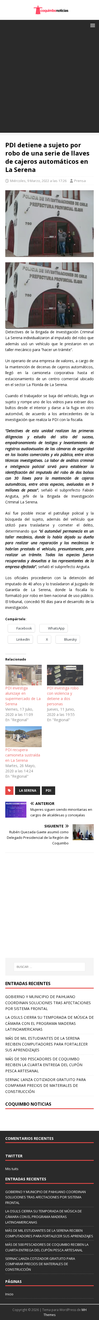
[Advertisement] (49, 83)
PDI (48, 790)
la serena (27, 790)
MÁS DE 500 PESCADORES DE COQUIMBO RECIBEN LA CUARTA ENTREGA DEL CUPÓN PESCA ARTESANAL (43, 1064)
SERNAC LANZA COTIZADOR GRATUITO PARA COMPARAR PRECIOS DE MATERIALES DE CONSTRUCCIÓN (45, 1085)
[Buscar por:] (49, 966)
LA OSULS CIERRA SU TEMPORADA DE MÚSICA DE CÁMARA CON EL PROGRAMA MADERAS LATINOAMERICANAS (49, 1023)
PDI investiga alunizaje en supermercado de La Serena (23, 695)
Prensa (80, 180)
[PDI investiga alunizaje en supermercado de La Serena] (23, 675)
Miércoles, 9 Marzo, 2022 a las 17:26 (38, 180)
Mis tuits (11, 1168)
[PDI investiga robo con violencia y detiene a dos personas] (65, 675)
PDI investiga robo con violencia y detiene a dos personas (63, 695)
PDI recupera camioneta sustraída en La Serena (22, 755)
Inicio (9, 1294)
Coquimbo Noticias (28, 1104)
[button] (92, 25)
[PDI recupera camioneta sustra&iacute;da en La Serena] (23, 736)
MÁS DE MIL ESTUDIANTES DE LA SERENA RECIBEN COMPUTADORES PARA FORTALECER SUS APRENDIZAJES (46, 1044)
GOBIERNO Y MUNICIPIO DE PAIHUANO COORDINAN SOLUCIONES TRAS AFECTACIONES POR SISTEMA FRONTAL (48, 1002)
